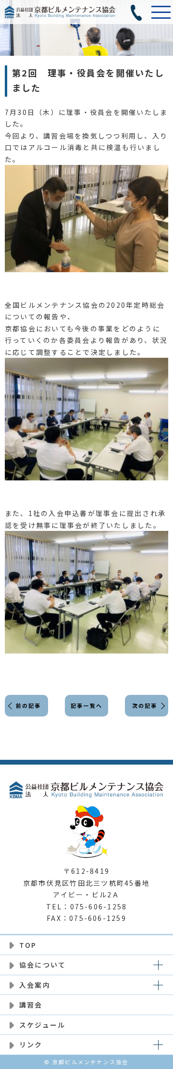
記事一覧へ (86, 705)
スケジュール (42, 1025)
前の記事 (28, 705)
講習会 (31, 1004)
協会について (42, 964)
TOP (28, 945)
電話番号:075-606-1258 (137, 12)
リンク (31, 1044)
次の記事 (145, 705)
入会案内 (34, 985)
